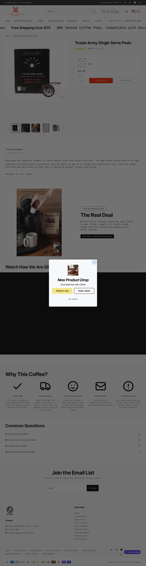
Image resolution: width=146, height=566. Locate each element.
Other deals (84, 291)
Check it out (62, 291)
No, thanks (73, 299)
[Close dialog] (94, 262)
